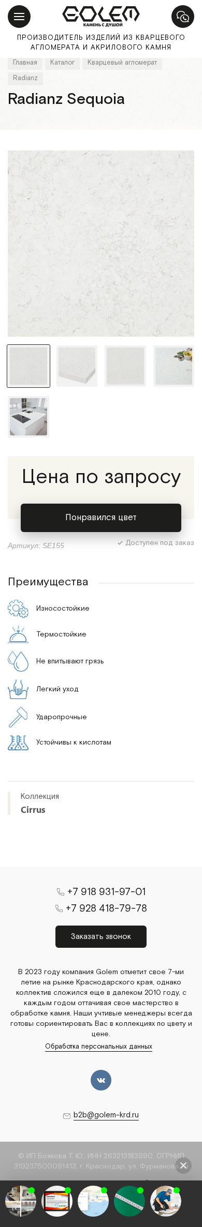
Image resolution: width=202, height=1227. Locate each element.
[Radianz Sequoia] (101, 243)
